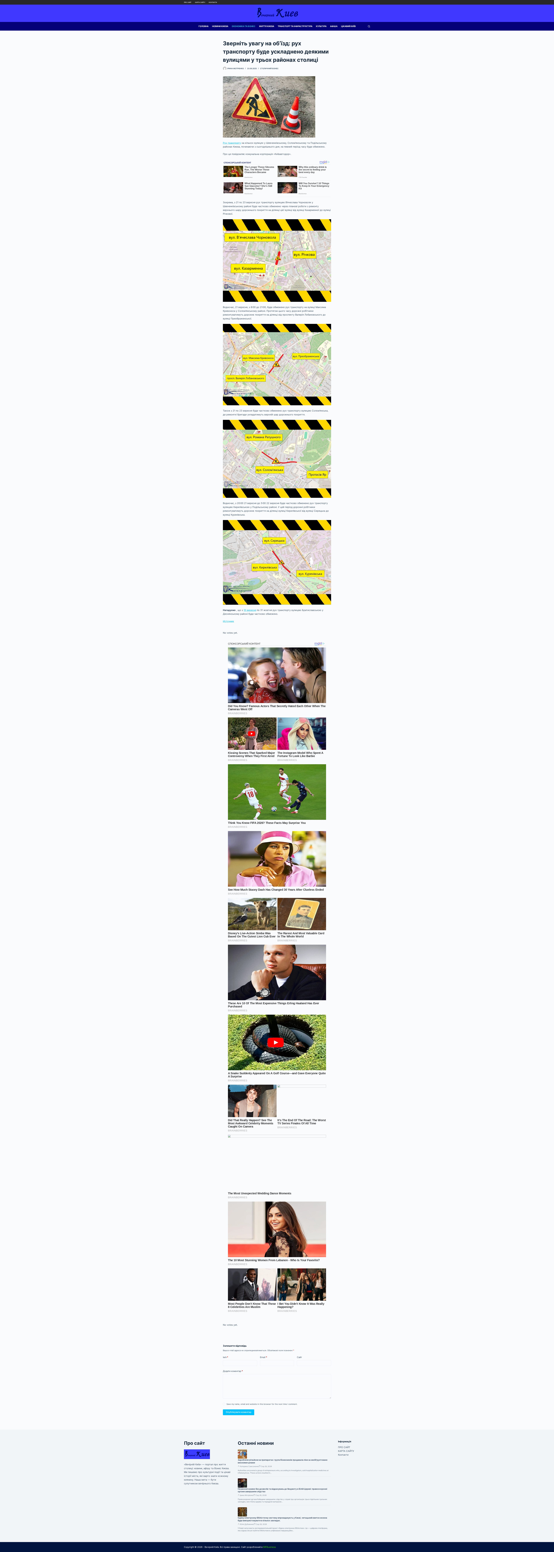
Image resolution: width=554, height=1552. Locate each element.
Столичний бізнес (269, 68)
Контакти (213, 2)
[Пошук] (369, 26)
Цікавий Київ (348, 26)
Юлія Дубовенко (247, 1524)
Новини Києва (220, 26)
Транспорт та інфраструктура (295, 26)
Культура (321, 26)
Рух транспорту (232, 142)
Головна (203, 26)
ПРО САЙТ (187, 2)
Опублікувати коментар (238, 1412)
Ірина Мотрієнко (246, 1495)
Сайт (299, 1357)
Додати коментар (233, 1371)
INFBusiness (269, 1547)
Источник (228, 621)
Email (263, 1357)
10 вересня (250, 610)
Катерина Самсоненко (249, 1466)
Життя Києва (266, 26)
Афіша (333, 26)
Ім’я (225, 1357)
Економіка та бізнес (243, 26)
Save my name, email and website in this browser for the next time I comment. (262, 1404)
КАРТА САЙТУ (200, 2)
